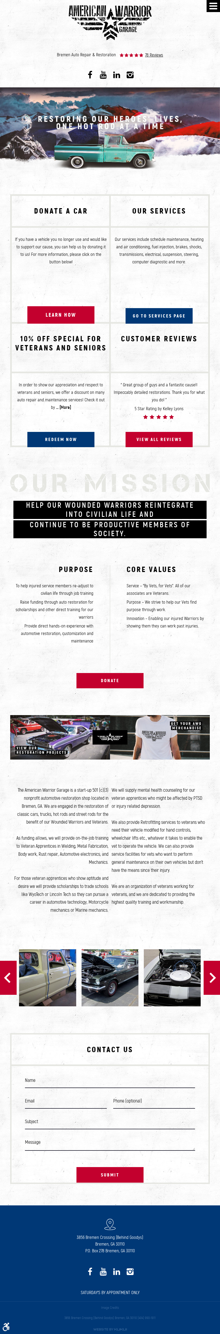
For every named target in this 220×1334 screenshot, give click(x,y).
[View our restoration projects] (60, 737)
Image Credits (110, 1308)
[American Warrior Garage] (110, 23)
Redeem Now (61, 439)
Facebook (90, 75)
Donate (110, 680)
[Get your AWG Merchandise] (160, 737)
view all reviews (159, 439)
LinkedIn (116, 75)
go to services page (159, 316)
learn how (61, 315)
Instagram (130, 75)
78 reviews (154, 55)
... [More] (63, 407)
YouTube (103, 75)
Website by (110, 1329)
